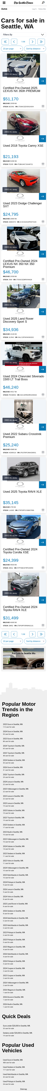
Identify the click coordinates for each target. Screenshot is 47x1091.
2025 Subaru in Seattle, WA (14, 811)
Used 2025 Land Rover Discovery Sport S (18, 320)
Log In (34, 9)
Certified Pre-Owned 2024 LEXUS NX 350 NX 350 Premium (20, 264)
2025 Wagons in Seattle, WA (14, 948)
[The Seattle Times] (23, 2)
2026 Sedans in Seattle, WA (14, 912)
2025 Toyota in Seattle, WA (13, 754)
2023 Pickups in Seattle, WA (14, 933)
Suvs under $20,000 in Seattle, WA (16, 1027)
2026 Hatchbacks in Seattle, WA (15, 955)
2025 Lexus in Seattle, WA (13, 804)
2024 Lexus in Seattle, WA (13, 783)
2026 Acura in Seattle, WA (13, 998)
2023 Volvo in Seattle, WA (13, 862)
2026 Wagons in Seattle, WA (14, 991)
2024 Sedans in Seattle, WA (14, 761)
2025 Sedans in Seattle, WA (14, 826)
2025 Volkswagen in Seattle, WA (15, 790)
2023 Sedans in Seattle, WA (14, 855)
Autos (4, 8)
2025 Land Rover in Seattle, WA (15, 905)
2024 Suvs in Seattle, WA (13, 733)
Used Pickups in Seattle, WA (14, 1082)
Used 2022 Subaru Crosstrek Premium (22, 435)
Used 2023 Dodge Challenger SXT (22, 205)
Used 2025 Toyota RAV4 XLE (22, 491)
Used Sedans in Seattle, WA (14, 1068)
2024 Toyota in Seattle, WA (13, 747)
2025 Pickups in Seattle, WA (14, 941)
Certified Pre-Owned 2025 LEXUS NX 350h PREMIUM (21, 89)
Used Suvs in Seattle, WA (13, 1061)
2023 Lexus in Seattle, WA (13, 797)
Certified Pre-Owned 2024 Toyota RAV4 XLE (20, 608)
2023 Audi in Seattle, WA (12, 833)
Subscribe (42, 9)
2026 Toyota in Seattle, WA (13, 776)
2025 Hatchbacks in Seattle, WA (15, 926)
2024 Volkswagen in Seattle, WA (15, 869)
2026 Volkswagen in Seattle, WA (15, 984)
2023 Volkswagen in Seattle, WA (15, 840)
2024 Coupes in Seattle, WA (14, 969)
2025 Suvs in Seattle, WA (13, 725)
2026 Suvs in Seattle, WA (13, 768)
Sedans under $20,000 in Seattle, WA (17, 1034)
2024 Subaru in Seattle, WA (14, 847)
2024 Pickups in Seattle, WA (14, 883)
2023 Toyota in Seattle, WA (13, 819)
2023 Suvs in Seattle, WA (13, 740)
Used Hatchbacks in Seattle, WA (15, 1075)
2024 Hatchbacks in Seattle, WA (15, 919)
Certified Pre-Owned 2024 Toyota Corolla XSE (20, 551)
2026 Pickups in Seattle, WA (14, 962)
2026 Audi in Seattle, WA (12, 1005)
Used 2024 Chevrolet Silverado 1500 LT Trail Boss (23, 378)
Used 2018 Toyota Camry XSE (23, 145)
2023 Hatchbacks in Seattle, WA (15, 876)
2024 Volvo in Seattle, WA (13, 898)
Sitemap (23, 1089)
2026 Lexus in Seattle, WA (13, 890)
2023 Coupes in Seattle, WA (14, 977)
